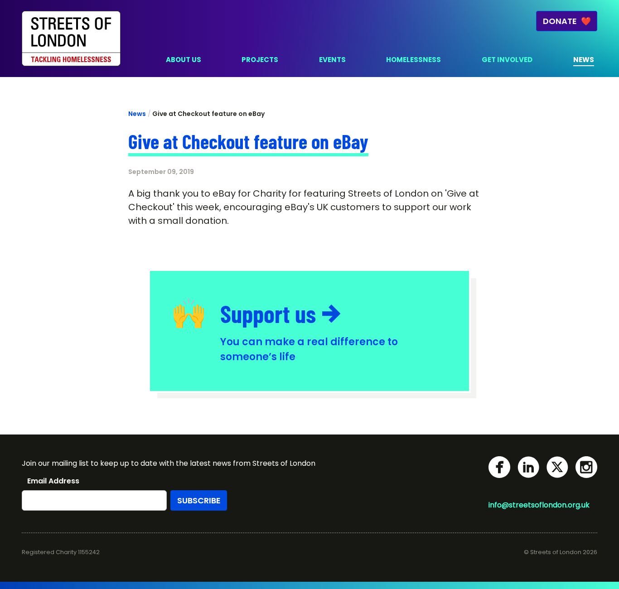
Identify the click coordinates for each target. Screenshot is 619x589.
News (137, 113)
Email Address (53, 481)
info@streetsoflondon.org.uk (539, 505)
